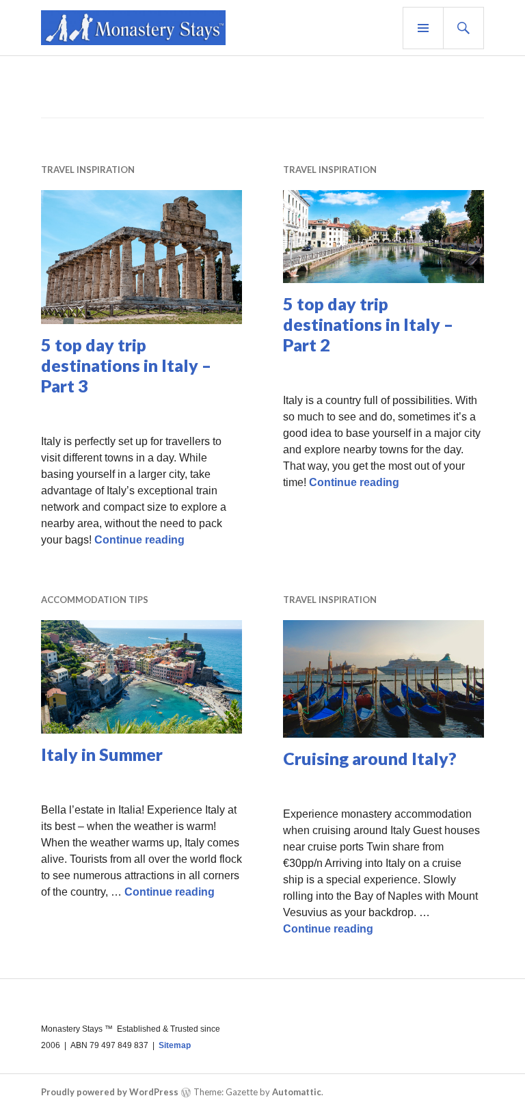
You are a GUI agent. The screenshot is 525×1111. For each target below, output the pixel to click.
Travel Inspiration (88, 169)
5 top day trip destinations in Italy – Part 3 (126, 365)
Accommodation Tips (94, 599)
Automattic (296, 1091)
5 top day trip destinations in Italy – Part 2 (368, 324)
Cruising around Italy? (370, 758)
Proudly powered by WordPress (109, 1091)
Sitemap (175, 1045)
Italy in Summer (102, 754)
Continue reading (139, 540)
